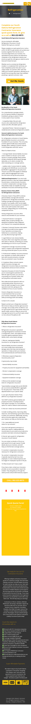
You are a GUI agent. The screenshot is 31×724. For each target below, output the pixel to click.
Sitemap (8, 702)
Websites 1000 (21, 702)
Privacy (22, 700)
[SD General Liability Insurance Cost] (8, 3)
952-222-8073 (17, 35)
